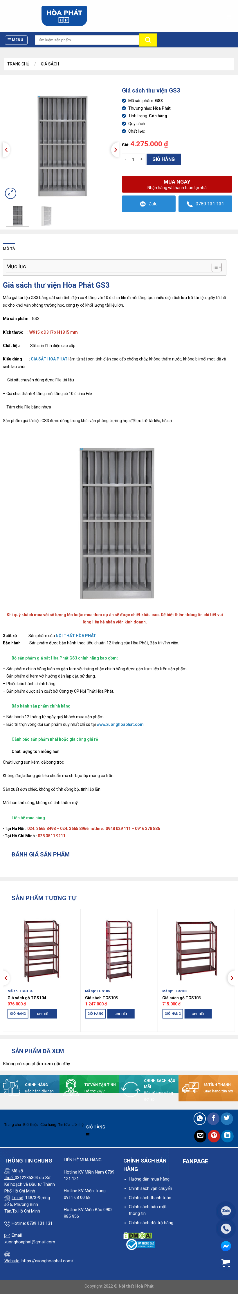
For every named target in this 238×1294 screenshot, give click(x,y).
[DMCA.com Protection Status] (137, 1235)
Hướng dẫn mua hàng (149, 1179)
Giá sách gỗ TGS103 (181, 998)
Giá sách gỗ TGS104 (27, 998)
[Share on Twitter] (227, 1118)
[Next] (115, 149)
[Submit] (148, 40)
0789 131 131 (210, 204)
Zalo (153, 204)
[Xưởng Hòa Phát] (64, 16)
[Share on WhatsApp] (200, 1118)
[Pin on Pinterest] (214, 1136)
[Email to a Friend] (200, 1136)
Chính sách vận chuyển (150, 1188)
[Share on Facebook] (213, 1118)
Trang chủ (18, 64)
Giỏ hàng (163, 159)
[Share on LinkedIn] (227, 1136)
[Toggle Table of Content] (213, 267)
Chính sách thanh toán (150, 1197)
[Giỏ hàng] (228, 15)
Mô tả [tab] (9, 248)
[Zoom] (10, 193)
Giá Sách (50, 64)
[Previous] (6, 149)
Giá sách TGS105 (101, 998)
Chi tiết (43, 1014)
